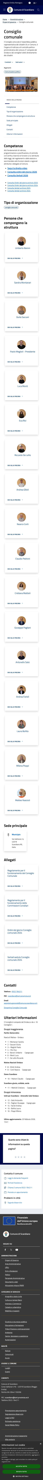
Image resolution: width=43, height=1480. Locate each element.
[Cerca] (38, 10)
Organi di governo (9, 22)
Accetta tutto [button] (21, 1466)
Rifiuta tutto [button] (21, 1472)
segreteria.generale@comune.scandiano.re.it (20, 1003)
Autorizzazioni (10, 1339)
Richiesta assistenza (12, 1421)
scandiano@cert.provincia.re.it (19, 996)
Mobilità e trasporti (12, 1310)
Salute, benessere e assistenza (16, 1336)
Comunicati (9, 1354)
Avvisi (7, 1358)
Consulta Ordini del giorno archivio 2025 (22, 182)
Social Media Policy (12, 1425)
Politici (7, 1274)
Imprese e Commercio (13, 1303)
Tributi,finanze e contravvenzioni (17, 1329)
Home (5, 19)
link (9, 1462)
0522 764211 (17, 991)
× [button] (40, 1444)
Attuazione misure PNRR (14, 1285)
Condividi (8, 62)
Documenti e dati (11, 1281)
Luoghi (7, 1368)
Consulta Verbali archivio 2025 (18, 188)
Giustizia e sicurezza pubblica (16, 1321)
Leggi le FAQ (9, 1417)
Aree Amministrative (13, 1263)
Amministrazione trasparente (16, 1435)
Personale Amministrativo (15, 1278)
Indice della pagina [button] (14, 100)
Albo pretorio (10, 1439)
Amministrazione (16, 19)
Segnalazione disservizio (14, 1414)
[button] (21, 1476)
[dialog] (21, 1460)
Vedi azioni (19, 62)
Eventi (7, 1371)
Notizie (7, 1350)
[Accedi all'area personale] (29, 3)
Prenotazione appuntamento (15, 1410)
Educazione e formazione (14, 1325)
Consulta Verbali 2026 (17, 175)
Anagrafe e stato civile (13, 1296)
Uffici (7, 1267)
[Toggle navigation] (4, 9)
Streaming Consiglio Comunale (15, 1007)
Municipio (16, 834)
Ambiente (8, 1332)
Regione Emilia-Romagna (12, 2)
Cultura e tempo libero (13, 1300)
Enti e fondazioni (11, 1271)
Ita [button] (34, 3)
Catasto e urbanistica (13, 1307)
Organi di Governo (12, 1260)
